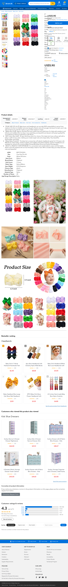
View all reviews (7, 519)
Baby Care (15, 11)
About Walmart (5, 549)
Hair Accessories (36, 122)
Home (2, 11)
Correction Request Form (11, 494)
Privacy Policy (5, 571)
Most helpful (32, 525)
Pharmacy (51, 8)
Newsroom (4, 554)
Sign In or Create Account (18, 541)
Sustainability (5, 559)
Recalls (48, 554)
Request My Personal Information (10, 576)
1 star (23, 514)
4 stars (22, 508)
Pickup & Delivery (42, 8)
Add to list (53, 53)
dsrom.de (46, 86)
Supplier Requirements (7, 561)
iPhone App (38, 569)
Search (63, 525)
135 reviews (55, 60)
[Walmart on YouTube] (43, 577)
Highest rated (21, 525)
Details (60, 50)
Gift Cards (26, 559)
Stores (25, 552)
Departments (8, 8)
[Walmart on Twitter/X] (40, 577)
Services (15, 8)
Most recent (11, 525)
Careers (58, 8)
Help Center (33, 541)
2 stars (22, 512)
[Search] (52, 3)
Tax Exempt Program (52, 561)
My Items (64, 8)
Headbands (43, 122)
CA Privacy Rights (6, 573)
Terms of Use (5, 569)
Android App (38, 571)
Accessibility (50, 557)
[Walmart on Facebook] (36, 577)
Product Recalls (50, 559)
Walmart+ (26, 557)
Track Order (44, 541)
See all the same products (60, 481)
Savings (21, 8)
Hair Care (21, 11)
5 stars (22, 507)
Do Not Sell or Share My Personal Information (13, 578)
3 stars (22, 510)
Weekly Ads (55, 541)
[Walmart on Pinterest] (46, 577)
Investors (4, 557)
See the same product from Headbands (56, 406)
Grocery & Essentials (30, 8)
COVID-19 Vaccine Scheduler (54, 549)
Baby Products (8, 11)
